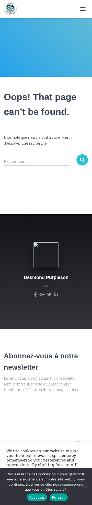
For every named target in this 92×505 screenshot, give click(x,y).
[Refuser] (85, 486)
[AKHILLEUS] (12, 9)
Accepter (36, 497)
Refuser (58, 497)
